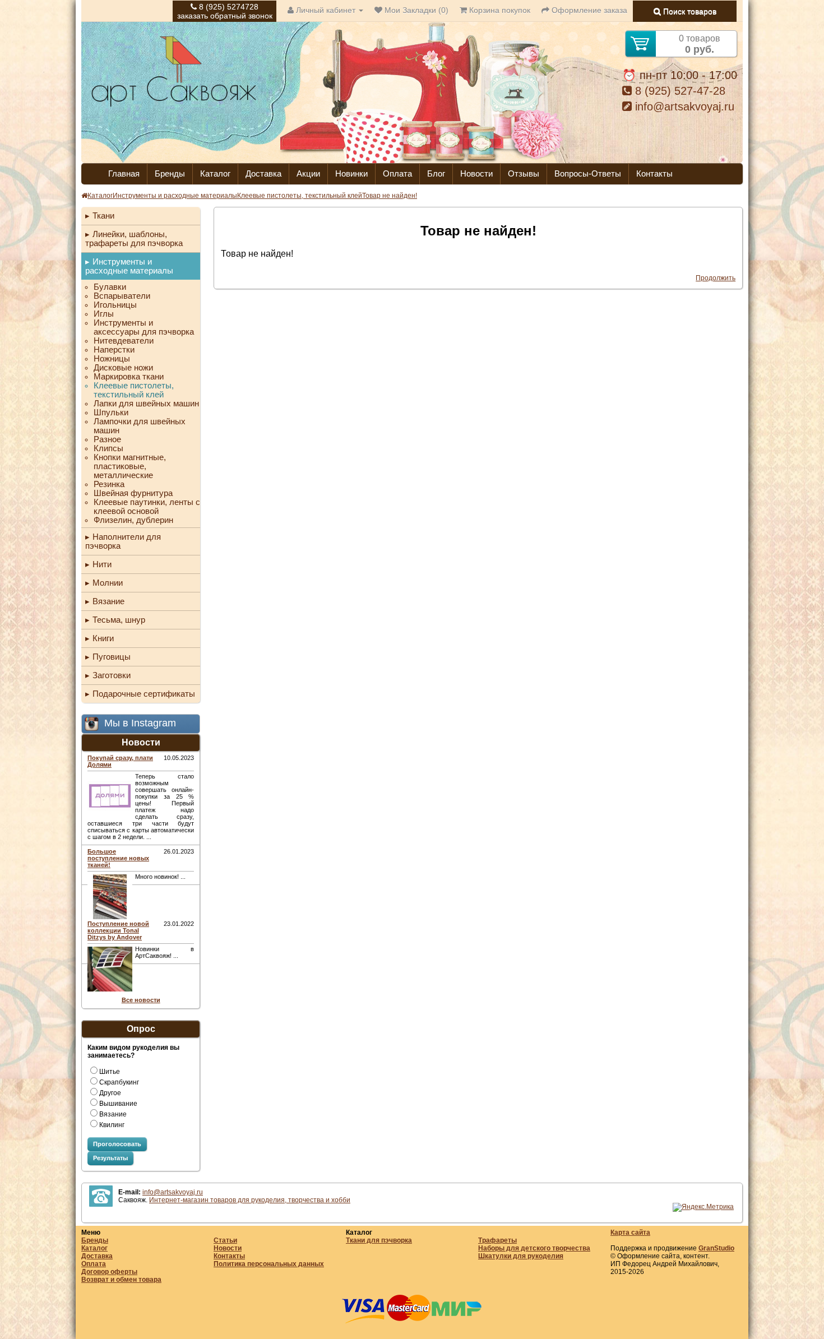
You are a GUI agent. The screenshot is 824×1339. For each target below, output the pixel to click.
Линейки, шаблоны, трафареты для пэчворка (134, 238)
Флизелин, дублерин (133, 520)
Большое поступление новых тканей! (118, 858)
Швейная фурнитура (133, 493)
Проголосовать (117, 1144)
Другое (110, 1093)
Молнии (107, 582)
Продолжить (715, 278)
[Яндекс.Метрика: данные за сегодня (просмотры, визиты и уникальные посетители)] (703, 1207)
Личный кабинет (326, 10)
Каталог (215, 173)
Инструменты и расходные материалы (175, 196)
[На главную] (174, 105)
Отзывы (523, 173)
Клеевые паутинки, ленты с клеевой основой (147, 507)
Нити (102, 564)
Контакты (654, 173)
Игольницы (115, 304)
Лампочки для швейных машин (140, 426)
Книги (103, 638)
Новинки (351, 173)
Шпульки (111, 412)
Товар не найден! (389, 196)
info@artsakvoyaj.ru (683, 106)
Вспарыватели (122, 295)
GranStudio (716, 1248)
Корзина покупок (498, 10)
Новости (476, 173)
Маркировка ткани (129, 376)
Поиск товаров (688, 11)
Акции (308, 173)
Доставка (263, 173)
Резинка (109, 484)
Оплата (397, 173)
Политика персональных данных (269, 1264)
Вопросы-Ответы (587, 173)
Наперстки (114, 349)
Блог (436, 173)
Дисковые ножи (123, 367)
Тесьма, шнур (118, 619)
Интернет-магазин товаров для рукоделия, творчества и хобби (249, 1200)
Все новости (141, 1000)
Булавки (110, 286)
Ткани (103, 215)
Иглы (104, 313)
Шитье (109, 1072)
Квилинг (111, 1125)
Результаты (110, 1158)
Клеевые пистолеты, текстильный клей (299, 196)
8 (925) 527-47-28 (678, 91)
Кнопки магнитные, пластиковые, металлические (130, 466)
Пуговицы (111, 656)
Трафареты (497, 1240)
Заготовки (111, 675)
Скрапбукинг (119, 1082)
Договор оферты (109, 1272)
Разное (107, 439)
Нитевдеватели (124, 340)
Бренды (170, 173)
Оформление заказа (588, 10)
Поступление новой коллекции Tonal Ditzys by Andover (118, 930)
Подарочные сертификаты (143, 693)
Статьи (225, 1240)
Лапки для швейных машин (146, 403)
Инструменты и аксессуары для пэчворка (144, 327)
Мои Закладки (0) (415, 10)
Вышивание (118, 1104)
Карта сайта (630, 1232)
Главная (124, 173)
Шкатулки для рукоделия (520, 1256)
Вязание (108, 601)
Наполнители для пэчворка (123, 541)
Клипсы (108, 448)
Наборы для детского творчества (534, 1248)
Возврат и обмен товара (121, 1280)
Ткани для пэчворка (379, 1240)
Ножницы (112, 358)
